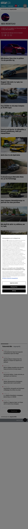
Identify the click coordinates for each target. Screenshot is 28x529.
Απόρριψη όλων (14, 287)
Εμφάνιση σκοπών (14, 283)
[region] (14, 264)
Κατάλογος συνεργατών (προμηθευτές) (10, 278)
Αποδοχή (14, 290)
